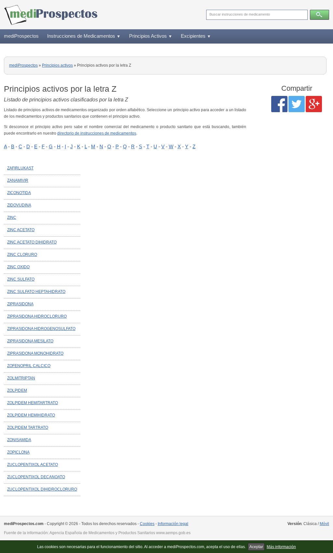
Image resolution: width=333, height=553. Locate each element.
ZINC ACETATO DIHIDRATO (32, 242)
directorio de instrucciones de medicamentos (96, 133)
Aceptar (256, 547)
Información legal (173, 523)
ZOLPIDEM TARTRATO (27, 427)
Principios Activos (150, 36)
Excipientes (196, 36)
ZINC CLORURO (22, 254)
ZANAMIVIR (17, 180)
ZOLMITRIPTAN (21, 378)
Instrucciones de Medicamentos (84, 36)
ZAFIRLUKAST (20, 168)
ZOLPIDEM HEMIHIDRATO (31, 415)
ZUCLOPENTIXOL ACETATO (32, 464)
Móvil (324, 523)
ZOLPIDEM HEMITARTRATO (32, 403)
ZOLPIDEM (17, 390)
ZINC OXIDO (18, 267)
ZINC (11, 217)
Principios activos (57, 65)
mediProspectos (21, 36)
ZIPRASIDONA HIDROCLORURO (37, 316)
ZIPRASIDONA (20, 304)
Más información (281, 547)
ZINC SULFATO (20, 279)
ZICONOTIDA (19, 193)
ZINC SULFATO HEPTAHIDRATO (36, 291)
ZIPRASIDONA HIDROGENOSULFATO (41, 328)
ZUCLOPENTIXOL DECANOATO (36, 477)
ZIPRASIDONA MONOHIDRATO (35, 353)
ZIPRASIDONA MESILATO (30, 341)
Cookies (147, 523)
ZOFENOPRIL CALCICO (28, 365)
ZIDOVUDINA (19, 205)
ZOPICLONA (18, 452)
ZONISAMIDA (19, 440)
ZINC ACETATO (20, 230)
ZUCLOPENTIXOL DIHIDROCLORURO (42, 489)
